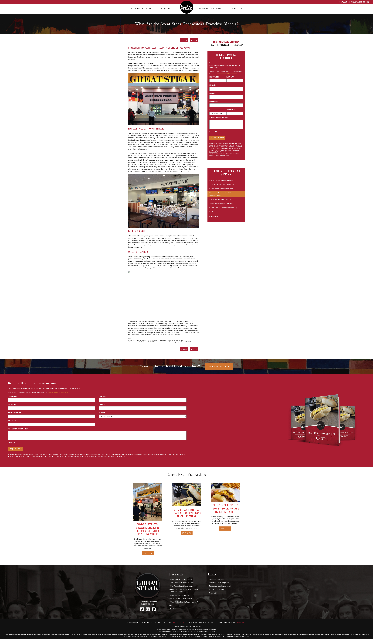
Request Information (216, 589)
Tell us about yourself (219, 118)
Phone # (213, 85)
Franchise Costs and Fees (211, 9)
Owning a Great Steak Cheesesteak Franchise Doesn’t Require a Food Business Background (147, 529)
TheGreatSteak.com (216, 579)
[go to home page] (147, 586)
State (212, 110)
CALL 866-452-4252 (219, 366)
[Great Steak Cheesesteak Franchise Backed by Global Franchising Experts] (225, 492)
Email (212, 93)
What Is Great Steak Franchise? (221, 180)
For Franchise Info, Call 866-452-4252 (354, 2)
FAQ (211, 212)
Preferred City (215, 101)
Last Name (231, 77)
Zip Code (230, 110)
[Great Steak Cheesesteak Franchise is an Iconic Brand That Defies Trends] (186, 494)
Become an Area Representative (220, 586)
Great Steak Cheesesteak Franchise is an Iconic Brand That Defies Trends (186, 513)
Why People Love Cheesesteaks (222, 189)
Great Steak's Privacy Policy (25, 456)
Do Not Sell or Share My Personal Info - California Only (186, 626)
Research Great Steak (141, 9)
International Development (219, 583)
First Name (214, 77)
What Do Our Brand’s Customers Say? (224, 208)
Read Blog (148, 553)
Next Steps (214, 216)
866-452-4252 (149, 604)
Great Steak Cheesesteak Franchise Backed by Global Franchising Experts (225, 509)
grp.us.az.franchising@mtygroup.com (227, 73)
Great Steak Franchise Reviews (221, 203)
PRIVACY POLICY (179, 622)
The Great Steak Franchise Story (222, 184)
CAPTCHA (213, 132)
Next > (194, 40)
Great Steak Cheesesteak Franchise (186, 7)
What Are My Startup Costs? (220, 199)
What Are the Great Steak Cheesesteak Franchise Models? (224, 194)
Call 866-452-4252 (226, 45)
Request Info (167, 9)
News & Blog (236, 9)
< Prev (184, 40)
